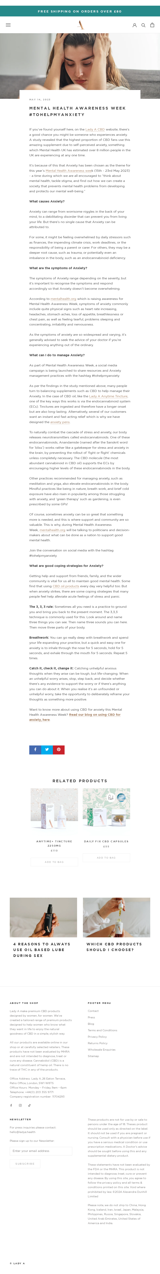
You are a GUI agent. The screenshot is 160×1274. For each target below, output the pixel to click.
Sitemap (93, 1056)
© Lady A (17, 1263)
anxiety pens (60, 422)
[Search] (143, 25)
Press (91, 1017)
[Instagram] (20, 1105)
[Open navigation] (8, 25)
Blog (91, 1024)
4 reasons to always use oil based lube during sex (42, 950)
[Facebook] (11, 1105)
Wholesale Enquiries (102, 1049)
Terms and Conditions (102, 1030)
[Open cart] (152, 25)
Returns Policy (98, 1043)
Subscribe (25, 1163)
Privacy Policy (97, 1037)
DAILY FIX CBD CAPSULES (106, 841)
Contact (93, 1011)
